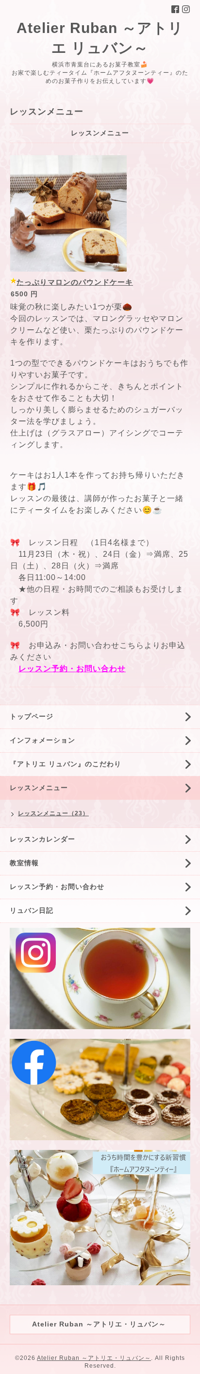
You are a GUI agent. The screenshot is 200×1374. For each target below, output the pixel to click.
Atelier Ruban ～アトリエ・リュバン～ (94, 1358)
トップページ (31, 716)
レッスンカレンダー (42, 839)
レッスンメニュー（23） (53, 813)
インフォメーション (42, 740)
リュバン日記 (31, 910)
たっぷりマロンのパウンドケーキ (75, 282)
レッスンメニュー (39, 788)
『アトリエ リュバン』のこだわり (65, 764)
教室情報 (24, 863)
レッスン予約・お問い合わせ (72, 668)
